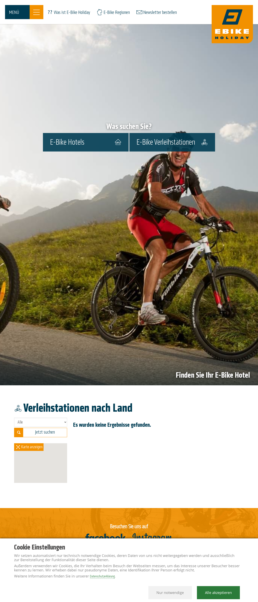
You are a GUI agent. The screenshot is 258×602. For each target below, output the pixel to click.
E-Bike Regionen (117, 12)
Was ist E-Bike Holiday (72, 12)
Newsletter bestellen (160, 12)
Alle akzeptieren (218, 592)
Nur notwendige (170, 592)
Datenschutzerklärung (102, 576)
